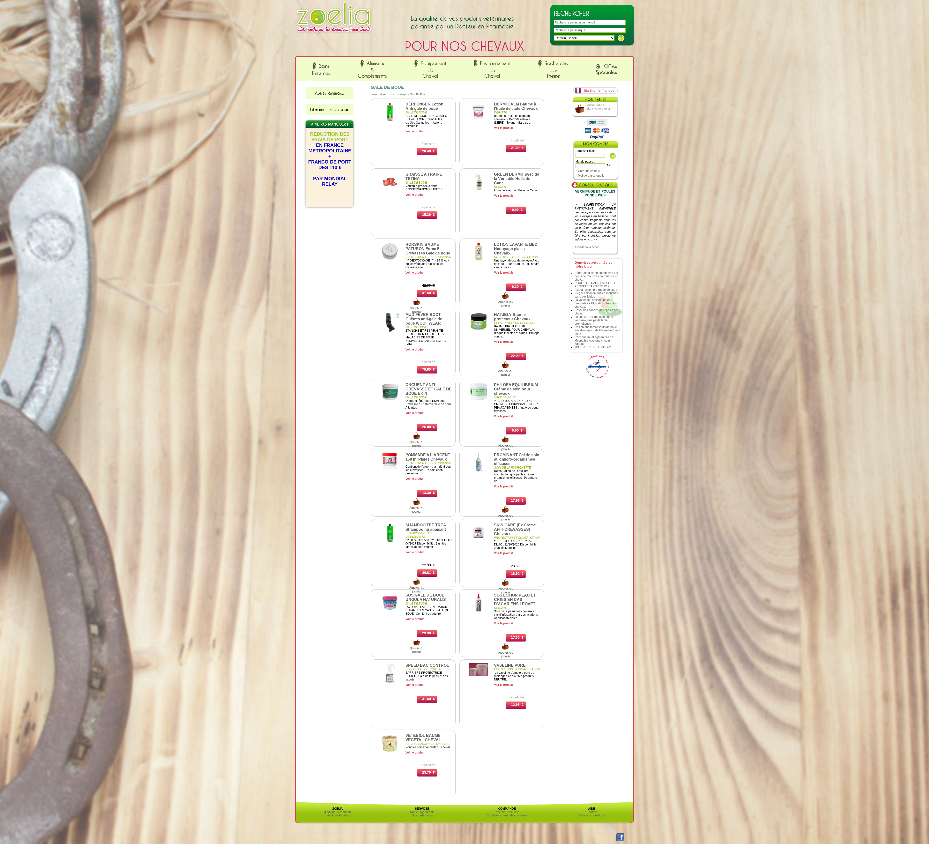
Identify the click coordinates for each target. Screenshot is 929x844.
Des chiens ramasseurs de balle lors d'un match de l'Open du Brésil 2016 (597, 330)
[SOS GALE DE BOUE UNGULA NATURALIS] (390, 611)
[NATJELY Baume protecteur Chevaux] (478, 330)
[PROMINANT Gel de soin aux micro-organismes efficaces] (478, 471)
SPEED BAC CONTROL (427, 665)
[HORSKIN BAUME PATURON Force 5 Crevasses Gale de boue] (390, 259)
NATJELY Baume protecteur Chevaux (512, 317)
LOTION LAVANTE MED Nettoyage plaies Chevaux (516, 248)
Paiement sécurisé (507, 812)
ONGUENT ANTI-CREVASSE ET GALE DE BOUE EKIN (428, 389)
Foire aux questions (592, 815)
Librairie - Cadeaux (329, 109)
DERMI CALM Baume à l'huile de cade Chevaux (516, 106)
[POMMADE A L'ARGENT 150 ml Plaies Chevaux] (389, 471)
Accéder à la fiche (586, 247)
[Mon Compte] (595, 145)
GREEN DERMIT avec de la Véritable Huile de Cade (516, 178)
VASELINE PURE (510, 665)
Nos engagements (422, 812)
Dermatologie (399, 94)
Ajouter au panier (505, 303)
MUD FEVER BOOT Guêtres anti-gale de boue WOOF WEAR (423, 319)
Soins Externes (380, 94)
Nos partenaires (422, 815)
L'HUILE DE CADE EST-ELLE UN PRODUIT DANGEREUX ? (597, 284)
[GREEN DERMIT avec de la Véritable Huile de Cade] (478, 190)
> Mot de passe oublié (590, 175)
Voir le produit (414, 131)
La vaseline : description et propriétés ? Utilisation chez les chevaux (595, 303)
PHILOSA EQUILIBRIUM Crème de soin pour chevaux (516, 389)
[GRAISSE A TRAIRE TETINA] (390, 190)
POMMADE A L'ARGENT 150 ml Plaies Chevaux (427, 457)
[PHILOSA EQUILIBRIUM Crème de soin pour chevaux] (478, 399)
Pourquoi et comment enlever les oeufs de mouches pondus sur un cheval (596, 276)
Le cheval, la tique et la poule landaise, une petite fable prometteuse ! (594, 320)
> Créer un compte (588, 171)
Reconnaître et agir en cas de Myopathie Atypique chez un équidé (594, 341)
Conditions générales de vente (507, 815)
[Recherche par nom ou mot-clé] (416, 304)
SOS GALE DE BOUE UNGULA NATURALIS (425, 597)
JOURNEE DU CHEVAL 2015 (594, 347)
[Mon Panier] (595, 100)
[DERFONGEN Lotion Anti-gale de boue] (390, 120)
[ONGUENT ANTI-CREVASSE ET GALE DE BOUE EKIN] (390, 400)
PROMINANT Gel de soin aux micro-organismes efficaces (516, 459)
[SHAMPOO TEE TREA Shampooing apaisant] (390, 541)
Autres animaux (329, 92)
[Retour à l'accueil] (334, 34)
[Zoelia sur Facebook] (620, 840)
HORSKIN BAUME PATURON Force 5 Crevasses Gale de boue (427, 248)
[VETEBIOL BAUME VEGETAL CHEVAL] (389, 752)
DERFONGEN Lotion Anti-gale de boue (424, 106)
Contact (591, 812)
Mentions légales (337, 815)
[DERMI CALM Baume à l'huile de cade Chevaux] (478, 120)
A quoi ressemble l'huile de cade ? (597, 289)
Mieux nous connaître (337, 812)
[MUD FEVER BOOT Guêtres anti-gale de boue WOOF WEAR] (390, 331)
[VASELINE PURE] (478, 675)
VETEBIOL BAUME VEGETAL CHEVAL (423, 737)
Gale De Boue (418, 94)
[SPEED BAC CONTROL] (390, 681)
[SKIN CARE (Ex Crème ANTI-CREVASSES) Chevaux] (478, 541)
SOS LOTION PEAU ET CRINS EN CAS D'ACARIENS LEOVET (515, 599)
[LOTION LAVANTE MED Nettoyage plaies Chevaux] (478, 260)
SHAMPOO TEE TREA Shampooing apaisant (425, 527)
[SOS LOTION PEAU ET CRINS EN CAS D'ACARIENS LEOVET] (478, 611)
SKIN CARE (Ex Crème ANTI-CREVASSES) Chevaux (515, 529)
